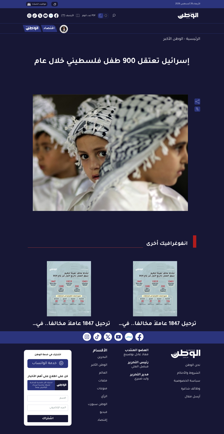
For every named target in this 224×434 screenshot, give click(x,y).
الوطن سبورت (97, 404)
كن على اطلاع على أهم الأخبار (48, 376)
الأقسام (100, 351)
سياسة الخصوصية (187, 381)
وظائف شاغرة (190, 389)
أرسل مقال (192, 396)
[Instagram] (29, 16)
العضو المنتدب (137, 350)
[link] (197, 109)
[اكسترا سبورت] (32, 28)
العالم (103, 373)
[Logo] (186, 16)
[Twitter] (40, 16)
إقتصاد (102, 420)
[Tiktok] (34, 16)
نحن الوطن (192, 365)
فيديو (103, 412)
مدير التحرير (139, 375)
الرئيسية (193, 39)
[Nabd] (51, 16)
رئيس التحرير (138, 363)
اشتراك (47, 418)
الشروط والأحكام (188, 373)
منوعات (102, 388)
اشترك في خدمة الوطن (48, 355)
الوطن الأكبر (173, 39)
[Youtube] (45, 16)
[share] (197, 101)
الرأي (104, 396)
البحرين (102, 357)
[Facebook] (56, 16)
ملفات (102, 381)
